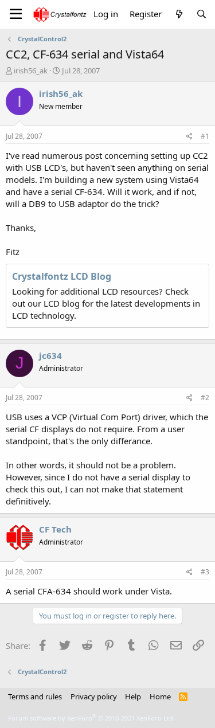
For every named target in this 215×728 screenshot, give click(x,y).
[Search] (201, 14)
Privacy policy (94, 696)
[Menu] (15, 14)
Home (160, 696)
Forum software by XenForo (91, 718)
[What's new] (178, 14)
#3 (205, 572)
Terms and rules (35, 696)
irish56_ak (31, 70)
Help (133, 696)
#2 (205, 397)
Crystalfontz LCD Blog (61, 276)
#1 (205, 136)
